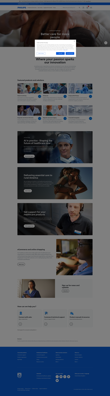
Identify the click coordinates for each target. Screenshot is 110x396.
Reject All (60, 53)
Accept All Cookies (70, 53)
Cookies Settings (41, 53)
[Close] (74, 41)
